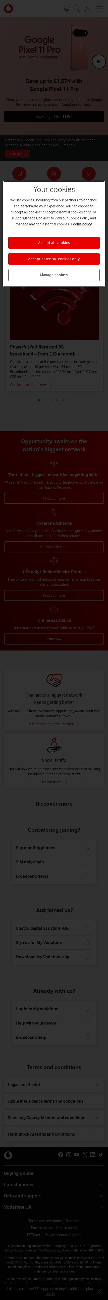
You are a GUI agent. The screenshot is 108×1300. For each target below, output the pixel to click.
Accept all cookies (54, 243)
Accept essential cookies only (54, 259)
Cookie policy (81, 224)
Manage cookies (54, 275)
